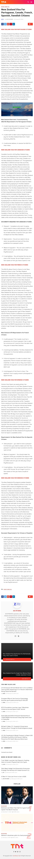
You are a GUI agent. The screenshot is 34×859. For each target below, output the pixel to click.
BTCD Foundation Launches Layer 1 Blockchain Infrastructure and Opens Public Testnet (15, 708)
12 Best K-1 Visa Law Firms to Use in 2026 (13, 776)
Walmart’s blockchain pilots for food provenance (15, 835)
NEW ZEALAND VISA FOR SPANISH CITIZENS (15, 380)
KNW (4, 693)
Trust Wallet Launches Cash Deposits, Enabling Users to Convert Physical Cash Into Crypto (15, 761)
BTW (4, 764)
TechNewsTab (16, 856)
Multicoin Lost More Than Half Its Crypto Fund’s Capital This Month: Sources (15, 809)
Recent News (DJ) (5, 6)
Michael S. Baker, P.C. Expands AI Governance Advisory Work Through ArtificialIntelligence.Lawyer (16, 727)
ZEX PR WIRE (9, 19)
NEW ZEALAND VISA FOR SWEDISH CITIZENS (15, 478)
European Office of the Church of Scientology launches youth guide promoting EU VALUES (14, 699)
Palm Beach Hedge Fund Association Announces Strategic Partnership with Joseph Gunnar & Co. (15, 769)
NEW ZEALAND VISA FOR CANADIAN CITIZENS (15, 150)
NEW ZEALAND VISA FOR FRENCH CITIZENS (14, 265)
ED (3, 772)
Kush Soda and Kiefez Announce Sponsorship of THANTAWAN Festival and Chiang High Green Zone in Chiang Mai (16, 717)
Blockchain (4, 806)
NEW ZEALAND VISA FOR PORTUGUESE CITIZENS (16, 29)
